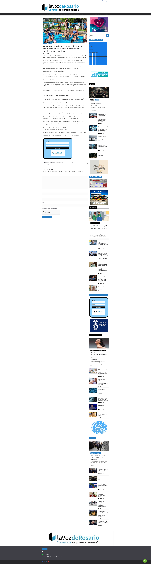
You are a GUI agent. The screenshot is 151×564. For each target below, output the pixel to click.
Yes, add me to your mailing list (50, 208)
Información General (79, 14)
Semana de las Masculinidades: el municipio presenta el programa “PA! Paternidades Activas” (102, 504)
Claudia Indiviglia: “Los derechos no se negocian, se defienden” (103, 288)
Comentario (45, 175)
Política (48, 14)
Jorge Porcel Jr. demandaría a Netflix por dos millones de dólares (103, 407)
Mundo (88, 14)
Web (43, 202)
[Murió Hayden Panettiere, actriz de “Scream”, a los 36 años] (93, 415)
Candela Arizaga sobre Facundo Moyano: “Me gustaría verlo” (98, 456)
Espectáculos (93, 350)
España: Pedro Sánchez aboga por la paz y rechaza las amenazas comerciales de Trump (76, 163)
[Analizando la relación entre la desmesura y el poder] (99, 92)
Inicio (44, 14)
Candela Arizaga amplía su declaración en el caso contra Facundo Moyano (103, 522)
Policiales (60, 14)
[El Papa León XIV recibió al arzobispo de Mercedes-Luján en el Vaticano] (93, 496)
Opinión (65, 14)
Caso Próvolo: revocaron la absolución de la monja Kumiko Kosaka (103, 471)
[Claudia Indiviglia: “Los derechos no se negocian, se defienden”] (93, 288)
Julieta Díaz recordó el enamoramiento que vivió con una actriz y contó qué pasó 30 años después (98, 355)
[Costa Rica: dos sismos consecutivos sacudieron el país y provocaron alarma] (93, 487)
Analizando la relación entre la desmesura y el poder (97, 102)
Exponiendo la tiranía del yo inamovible (102, 154)
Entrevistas (93, 222)
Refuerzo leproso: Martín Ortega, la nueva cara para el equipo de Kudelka (53, 163)
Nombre (47, 141)
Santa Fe (100, 14)
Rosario (106, 14)
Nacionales (94, 14)
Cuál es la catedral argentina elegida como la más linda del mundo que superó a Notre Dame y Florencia (103, 514)
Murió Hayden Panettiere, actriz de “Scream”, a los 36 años (103, 414)
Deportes (71, 14)
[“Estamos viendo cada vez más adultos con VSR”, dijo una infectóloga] (93, 400)
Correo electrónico (46, 196)
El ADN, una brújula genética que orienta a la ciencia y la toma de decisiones (103, 391)
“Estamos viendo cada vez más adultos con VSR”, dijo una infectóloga (103, 399)
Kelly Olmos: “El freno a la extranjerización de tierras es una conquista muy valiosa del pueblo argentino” (103, 279)
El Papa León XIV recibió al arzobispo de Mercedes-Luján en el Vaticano (102, 494)
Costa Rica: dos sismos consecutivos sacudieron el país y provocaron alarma (103, 486)
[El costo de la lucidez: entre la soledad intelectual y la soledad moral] (93, 139)
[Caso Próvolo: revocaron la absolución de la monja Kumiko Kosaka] (93, 471)
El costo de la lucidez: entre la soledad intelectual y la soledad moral (102, 138)
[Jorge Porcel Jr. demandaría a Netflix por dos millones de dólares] (93, 407)
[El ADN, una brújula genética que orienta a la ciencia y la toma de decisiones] (93, 392)
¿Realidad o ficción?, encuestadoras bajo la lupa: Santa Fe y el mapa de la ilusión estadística (102, 147)
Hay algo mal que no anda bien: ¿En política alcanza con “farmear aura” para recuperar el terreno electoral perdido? (103, 129)
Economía (54, 14)
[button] (84, 14)
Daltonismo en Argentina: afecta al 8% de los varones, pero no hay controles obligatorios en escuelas (103, 372)
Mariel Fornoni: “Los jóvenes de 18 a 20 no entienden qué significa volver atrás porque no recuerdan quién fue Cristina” (98, 228)
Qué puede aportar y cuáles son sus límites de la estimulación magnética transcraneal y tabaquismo (103, 382)
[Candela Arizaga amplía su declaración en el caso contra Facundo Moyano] (93, 523)
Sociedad (50, 43)
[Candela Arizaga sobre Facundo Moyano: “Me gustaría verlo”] (99, 446)
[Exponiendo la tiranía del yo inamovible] (93, 155)
